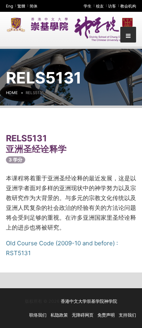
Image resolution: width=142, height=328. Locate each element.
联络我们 (38, 315)
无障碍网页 (82, 315)
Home (12, 92)
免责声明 (106, 315)
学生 (88, 6)
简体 (33, 6)
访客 (112, 6)
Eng (9, 6)
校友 (100, 6)
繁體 (21, 6)
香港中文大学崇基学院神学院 (89, 301)
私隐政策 (59, 315)
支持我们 (127, 315)
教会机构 (128, 6)
